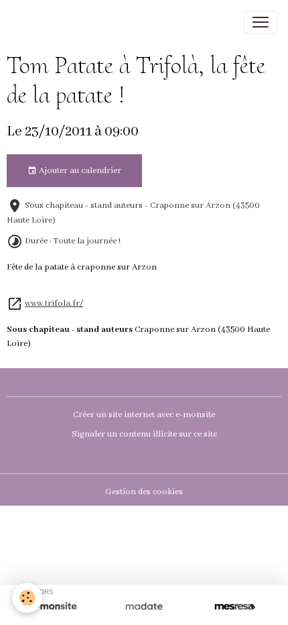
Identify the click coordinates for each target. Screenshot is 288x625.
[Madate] (144, 607)
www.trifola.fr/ (54, 303)
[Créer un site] (53, 607)
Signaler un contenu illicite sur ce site (144, 434)
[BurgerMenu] (260, 22)
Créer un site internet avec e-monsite (144, 414)
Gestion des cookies (144, 492)
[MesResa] (235, 607)
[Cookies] (27, 598)
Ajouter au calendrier (79, 170)
